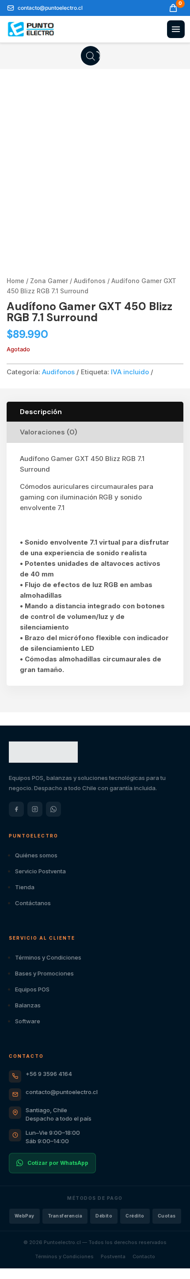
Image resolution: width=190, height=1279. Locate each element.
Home (15, 280)
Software (27, 1021)
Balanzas (28, 1005)
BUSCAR (90, 55)
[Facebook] (16, 809)
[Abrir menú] (176, 29)
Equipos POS (32, 989)
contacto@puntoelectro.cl (62, 1091)
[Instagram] (34, 809)
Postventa (113, 1256)
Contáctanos (33, 902)
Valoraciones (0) (48, 432)
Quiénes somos (36, 855)
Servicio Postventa (40, 871)
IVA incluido (130, 372)
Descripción (41, 411)
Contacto (144, 1256)
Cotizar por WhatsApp (57, 1163)
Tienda (24, 887)
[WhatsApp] (53, 809)
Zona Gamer (49, 280)
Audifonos (90, 280)
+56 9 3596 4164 (49, 1073)
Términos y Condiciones (48, 957)
